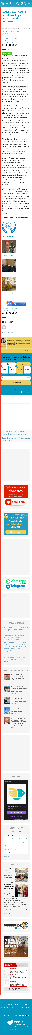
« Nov (5, 856)
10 (19, 842)
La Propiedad (23, 1004)
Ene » (8, 856)
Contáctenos (16, 1011)
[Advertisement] (16, 417)
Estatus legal (20, 1008)
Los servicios (4, 1008)
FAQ (16, 1004)
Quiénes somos (9, 1004)
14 (9, 846)
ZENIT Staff (8, 40)
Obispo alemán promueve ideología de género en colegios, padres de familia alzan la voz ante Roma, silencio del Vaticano (18, 722)
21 (9, 849)
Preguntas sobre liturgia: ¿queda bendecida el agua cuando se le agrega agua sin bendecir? (19, 677)
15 (12, 846)
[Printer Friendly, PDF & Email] (7, 53)
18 (23, 846)
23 (16, 849)
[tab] (10, 965)
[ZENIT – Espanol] (9, 4)
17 (19, 846)
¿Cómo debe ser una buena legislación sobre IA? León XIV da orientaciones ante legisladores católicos (15, 637)
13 (5, 846)
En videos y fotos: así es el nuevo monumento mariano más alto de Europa (19, 710)
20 (5, 849)
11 (23, 842)
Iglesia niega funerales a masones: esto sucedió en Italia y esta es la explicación (18, 700)
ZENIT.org (19, 58)
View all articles (7, 333)
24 (19, 849)
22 (12, 849)
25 (23, 849)
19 (26, 846)
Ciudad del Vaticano (10, 42)
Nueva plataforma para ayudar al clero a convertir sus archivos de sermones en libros (15, 652)
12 (26, 842)
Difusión (12, 1008)
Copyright (28, 1008)
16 (16, 846)
